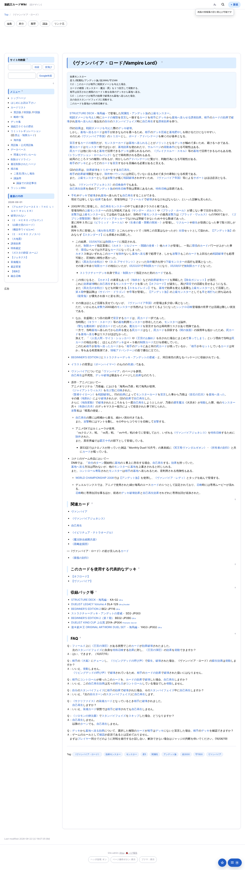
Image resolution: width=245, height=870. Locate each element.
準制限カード (151, 266)
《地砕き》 (136, 280)
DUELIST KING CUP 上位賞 (88, 622)
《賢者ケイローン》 (83, 394)
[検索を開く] (223, 4)
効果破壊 (91, 169)
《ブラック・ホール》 (173, 210)
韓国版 (27, 112)
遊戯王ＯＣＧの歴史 (22, 126)
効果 (78, 128)
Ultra (121, 600)
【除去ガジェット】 (195, 280)
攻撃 (74, 410)
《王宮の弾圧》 (100, 645)
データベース (18, 149)
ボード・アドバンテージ (143, 136)
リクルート (183, 222)
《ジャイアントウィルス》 (87, 390)
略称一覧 (19, 116)
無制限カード (192, 266)
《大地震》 (17, 238)
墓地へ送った (102, 346)
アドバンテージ (138, 159)
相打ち (211, 292)
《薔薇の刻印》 (80, 557)
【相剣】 (16, 271)
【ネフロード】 (157, 283)
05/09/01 (175, 266)
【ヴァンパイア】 (82, 581)
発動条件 (169, 147)
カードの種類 (110, 117)
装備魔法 (16, 261)
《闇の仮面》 (186, 330)
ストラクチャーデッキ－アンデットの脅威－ (130, 357)
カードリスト (18, 107)
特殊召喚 (120, 188)
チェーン (99, 660)
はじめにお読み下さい (23, 102)
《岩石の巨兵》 (196, 394)
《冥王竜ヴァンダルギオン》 (189, 447)
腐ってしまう (197, 338)
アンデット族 (140, 113)
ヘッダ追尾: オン (99, 859)
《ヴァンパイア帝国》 (93, 136)
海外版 (17, 139)
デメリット (105, 218)
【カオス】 (103, 280)
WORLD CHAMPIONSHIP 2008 (95, 477)
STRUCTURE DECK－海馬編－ (89, 113)
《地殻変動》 (87, 402)
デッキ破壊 (125, 128)
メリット (161, 143)
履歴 (33, 23)
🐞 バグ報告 (131, 853)
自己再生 (147, 121)
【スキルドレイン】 (139, 288)
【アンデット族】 (222, 230)
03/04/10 (94, 241)
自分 (107, 121)
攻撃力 (111, 177)
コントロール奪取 (90, 470)
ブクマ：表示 (148, 859)
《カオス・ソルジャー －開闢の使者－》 (135, 245)
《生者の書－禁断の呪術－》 (145, 222)
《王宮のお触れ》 (145, 338)
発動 (203, 402)
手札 (74, 195)
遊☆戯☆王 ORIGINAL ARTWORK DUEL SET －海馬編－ (105, 627)
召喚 (119, 390)
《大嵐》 (85, 660)
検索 (37, 67)
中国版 (36, 112)
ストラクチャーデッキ (93, 273)
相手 (153, 117)
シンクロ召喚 (184, 307)
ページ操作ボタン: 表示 (124, 859)
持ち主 (119, 683)
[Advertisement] (122, 37)
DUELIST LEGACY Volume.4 (88, 604)
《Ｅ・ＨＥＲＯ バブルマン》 (27, 220)
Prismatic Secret (129, 623)
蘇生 (195, 222)
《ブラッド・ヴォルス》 (193, 214)
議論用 (17, 178)
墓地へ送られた (84, 121)
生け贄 (110, 390)
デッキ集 (16, 121)
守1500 (199, 754)
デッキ (162, 117)
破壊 (92, 195)
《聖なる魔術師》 (86, 326)
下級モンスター (150, 214)
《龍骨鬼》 (82, 296)
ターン (100, 462)
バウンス (118, 174)
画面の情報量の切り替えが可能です (214, 12)
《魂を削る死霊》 (106, 230)
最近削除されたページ (23, 164)
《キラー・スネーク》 (99, 322)
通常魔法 (178, 402)
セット (206, 346)
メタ (134, 283)
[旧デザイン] (36, 4)
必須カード (106, 326)
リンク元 (59, 23)
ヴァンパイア (79, 371)
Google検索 (45, 75)
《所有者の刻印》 (220, 447)
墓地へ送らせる (181, 117)
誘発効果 (16, 243)
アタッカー (118, 218)
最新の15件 (16, 196)
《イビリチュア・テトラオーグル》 (92, 532)
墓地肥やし (176, 132)
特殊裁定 (16, 248)
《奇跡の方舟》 (86, 406)
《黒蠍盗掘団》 (80, 544)
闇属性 (125, 113)
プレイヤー (84, 738)
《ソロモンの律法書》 (85, 715)
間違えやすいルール (25, 154)
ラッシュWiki (18, 187)
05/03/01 (135, 266)
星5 (144, 754)
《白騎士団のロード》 (23, 224)
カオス (166, 245)
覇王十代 (105, 440)
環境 (194, 245)
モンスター (92, 147)
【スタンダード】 (92, 234)
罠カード (75, 151)
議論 (45, 23)
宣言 (123, 117)
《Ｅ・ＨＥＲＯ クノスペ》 (26, 234)
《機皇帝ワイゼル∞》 (23, 229)
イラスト (76, 364)
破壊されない (18, 215)
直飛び (48, 67)
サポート (198, 177)
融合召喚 (16, 275)
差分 (21, 23)
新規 (235, 4)
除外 (107, 174)
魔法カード (76, 147)
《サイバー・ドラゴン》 (112, 292)
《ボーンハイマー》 (105, 364)
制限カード (112, 241)
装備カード (105, 701)
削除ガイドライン (21, 159)
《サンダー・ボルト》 (143, 210)
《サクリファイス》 (84, 701)
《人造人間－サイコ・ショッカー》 (110, 338)
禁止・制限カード (25, 135)
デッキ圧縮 (159, 132)
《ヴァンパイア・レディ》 (170, 477)
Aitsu (121, 853)
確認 (102, 734)
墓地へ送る (87, 132)
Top (6, 14)
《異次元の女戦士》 (93, 261)
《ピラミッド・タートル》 (109, 222)
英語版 (17, 112)
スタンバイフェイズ (125, 121)
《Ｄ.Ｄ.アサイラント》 (122, 261)
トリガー (115, 136)
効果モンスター (113, 754)
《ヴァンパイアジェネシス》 (95, 184)
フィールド (137, 199)
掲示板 (14, 168)
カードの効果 (220, 117)
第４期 (80, 292)
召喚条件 (120, 184)
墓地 (120, 147)
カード (144, 117)
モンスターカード (115, 143)
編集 (9, 23)
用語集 (14, 144)
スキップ (134, 715)
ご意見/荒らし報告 (24, 173)
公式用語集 (27, 144)
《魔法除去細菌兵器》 (84, 539)
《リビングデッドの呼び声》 (127, 660)
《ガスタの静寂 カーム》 (25, 252)
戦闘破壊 (128, 177)
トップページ (18, 98)
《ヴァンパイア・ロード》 (87, 754)
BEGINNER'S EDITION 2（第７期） (92, 618)
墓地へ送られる (138, 143)
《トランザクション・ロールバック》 (90, 155)
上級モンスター (160, 113)
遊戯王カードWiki (15, 4)
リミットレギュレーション (26, 131)
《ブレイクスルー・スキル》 (170, 151)
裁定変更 (16, 266)
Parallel (126, 604)
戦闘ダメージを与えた (83, 117)
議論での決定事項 (26, 183)
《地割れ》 (86, 398)
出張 (181, 230)
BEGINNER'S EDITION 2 (86, 357)
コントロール (88, 679)
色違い (132, 364)
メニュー (15, 91)
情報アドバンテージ (122, 350)
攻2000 (186, 754)
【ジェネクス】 (19, 257)
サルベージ (154, 147)
